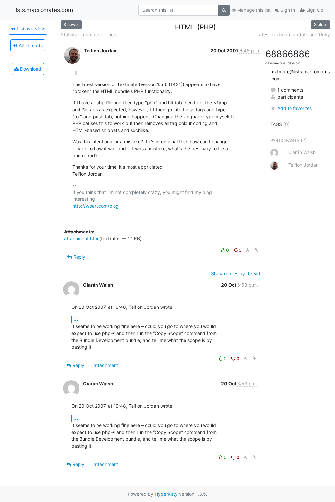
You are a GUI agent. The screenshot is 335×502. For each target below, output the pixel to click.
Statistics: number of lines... (90, 34)
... (75, 319)
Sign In (287, 10)
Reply (78, 257)
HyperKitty (166, 494)
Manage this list (253, 10)
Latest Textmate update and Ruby (293, 34)
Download (30, 69)
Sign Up (314, 10)
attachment (106, 365)
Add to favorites (294, 108)
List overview (30, 28)
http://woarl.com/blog (95, 206)
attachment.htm (81, 238)
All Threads (30, 45)
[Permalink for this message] (256, 250)
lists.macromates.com (43, 10)
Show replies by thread (235, 273)
